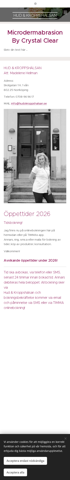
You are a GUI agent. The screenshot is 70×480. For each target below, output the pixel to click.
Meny (65, 12)
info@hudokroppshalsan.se (29, 103)
